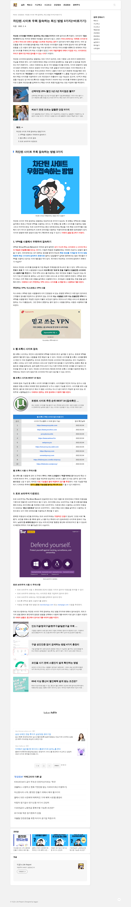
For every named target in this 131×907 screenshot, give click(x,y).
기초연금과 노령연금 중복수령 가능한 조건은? (34, 808)
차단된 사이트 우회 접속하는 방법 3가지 (30, 131)
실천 (23, 5)
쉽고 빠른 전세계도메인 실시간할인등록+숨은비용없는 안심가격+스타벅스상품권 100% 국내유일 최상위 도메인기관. (44, 738)
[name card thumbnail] (81, 866)
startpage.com (63, 605)
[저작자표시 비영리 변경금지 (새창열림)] (63, 765)
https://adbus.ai (20, 746)
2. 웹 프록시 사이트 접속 (27, 138)
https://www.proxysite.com (47, 425)
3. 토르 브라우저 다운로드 (27, 141)
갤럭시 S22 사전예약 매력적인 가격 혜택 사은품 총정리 (38, 797)
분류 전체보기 (99, 17)
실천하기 (97, 42)
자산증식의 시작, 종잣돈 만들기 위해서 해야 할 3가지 (37, 792)
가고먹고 (38, 5)
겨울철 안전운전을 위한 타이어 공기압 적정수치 (35, 818)
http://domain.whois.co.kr (23, 731)
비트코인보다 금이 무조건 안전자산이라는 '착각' (35, 782)
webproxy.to (47, 442)
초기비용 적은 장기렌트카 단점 (27, 813)
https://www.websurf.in (47, 438)
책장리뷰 (97, 30)
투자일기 (97, 45)
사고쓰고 (47, 5)
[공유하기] (43, 765)
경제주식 (76, 5)
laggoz (36, 902)
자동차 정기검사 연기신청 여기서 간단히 (31, 803)
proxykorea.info (47, 434)
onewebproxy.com (47, 455)
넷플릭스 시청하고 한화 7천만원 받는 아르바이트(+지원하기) (40, 787)
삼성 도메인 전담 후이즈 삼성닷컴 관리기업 (33, 734)
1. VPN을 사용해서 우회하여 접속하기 (32, 135)
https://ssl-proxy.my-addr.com (47, 447)
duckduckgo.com (46, 605)
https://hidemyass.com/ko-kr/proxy (47, 460)
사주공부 (97, 48)
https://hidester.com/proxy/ (47, 464)
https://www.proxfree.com (47, 430)
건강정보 (57, 5)
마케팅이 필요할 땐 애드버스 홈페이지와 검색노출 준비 (38, 749)
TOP (119, 899)
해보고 (29, 5)
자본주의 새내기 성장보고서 (26, 867)
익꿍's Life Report (24, 865)
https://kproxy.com (47, 451)
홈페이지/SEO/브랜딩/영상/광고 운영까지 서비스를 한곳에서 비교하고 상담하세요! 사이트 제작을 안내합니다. (43, 753)
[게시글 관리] (49, 765)
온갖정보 (66, 5)
